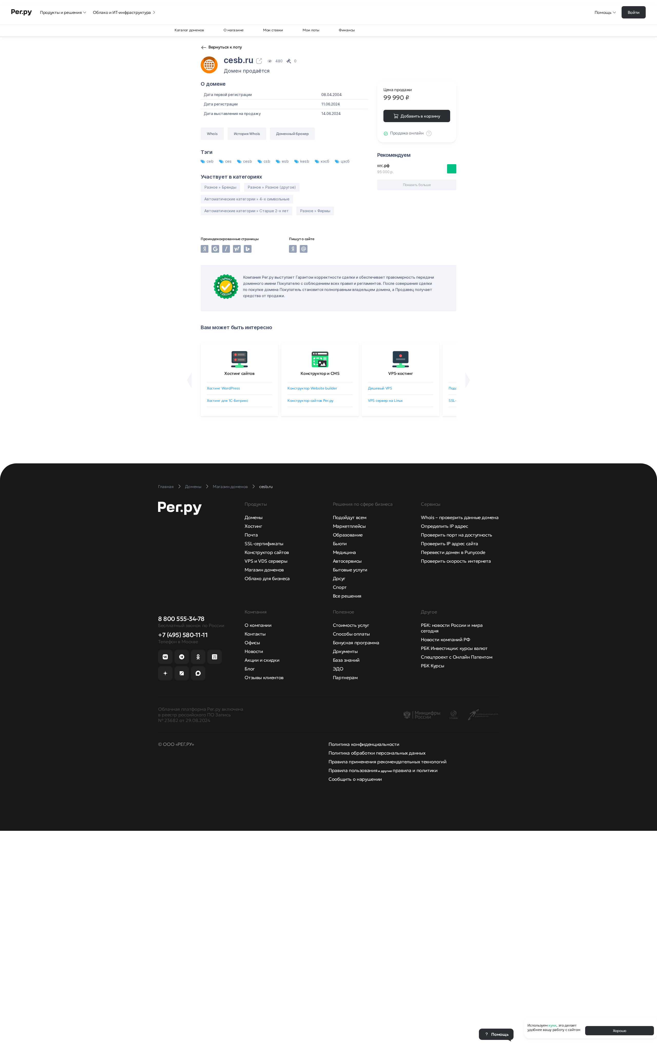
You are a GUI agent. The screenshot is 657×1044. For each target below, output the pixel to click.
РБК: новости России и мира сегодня (452, 628)
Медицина (344, 552)
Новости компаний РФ (445, 639)
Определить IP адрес (444, 526)
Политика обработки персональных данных (376, 753)
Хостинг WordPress (223, 388)
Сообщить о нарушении (355, 779)
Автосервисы (347, 561)
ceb (211, 161)
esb (286, 161)
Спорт (340, 587)
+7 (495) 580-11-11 (183, 635)
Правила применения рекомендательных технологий (387, 762)
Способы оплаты (351, 634)
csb (267, 161)
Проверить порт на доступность (456, 535)
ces (229, 161)
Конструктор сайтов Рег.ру (310, 400)
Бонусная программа (356, 643)
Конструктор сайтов (267, 552)
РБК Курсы (432, 666)
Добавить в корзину (420, 116)
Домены (254, 517)
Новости (254, 651)
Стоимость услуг (351, 625)
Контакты (255, 634)
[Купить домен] (451, 168)
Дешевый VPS (380, 388)
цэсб (345, 161)
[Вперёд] (468, 380)
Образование (348, 535)
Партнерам (345, 677)
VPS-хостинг (400, 373)
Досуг (339, 578)
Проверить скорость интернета (456, 561)
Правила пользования (352, 770)
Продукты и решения (61, 12)
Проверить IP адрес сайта (449, 544)
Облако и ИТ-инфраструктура (122, 12)
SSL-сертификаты (264, 544)
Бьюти (340, 544)
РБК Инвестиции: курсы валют (454, 648)
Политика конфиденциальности (363, 744)
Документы (345, 651)
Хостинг (253, 526)
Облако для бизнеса (267, 578)
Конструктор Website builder (312, 388)
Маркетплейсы (349, 526)
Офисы (252, 643)
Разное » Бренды (220, 187)
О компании (258, 625)
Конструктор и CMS (320, 373)
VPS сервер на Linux (385, 400)
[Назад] (189, 380)
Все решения (347, 596)
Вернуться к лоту (225, 47)
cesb (248, 161)
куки (552, 1025)
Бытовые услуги (350, 570)
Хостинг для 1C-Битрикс (227, 400)
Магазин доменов (264, 570)
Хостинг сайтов (239, 373)
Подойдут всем (349, 517)
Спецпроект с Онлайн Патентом (456, 657)
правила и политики (415, 770)
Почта (251, 535)
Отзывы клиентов (264, 677)
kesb (305, 161)
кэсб (325, 161)
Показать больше (417, 185)
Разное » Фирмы (315, 210)
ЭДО (338, 669)
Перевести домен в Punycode (453, 552)
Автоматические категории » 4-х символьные (246, 199)
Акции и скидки (262, 660)
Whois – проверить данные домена (459, 517)
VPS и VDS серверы (266, 561)
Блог (250, 669)
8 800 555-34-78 (181, 619)
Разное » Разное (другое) (272, 187)
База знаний (346, 660)
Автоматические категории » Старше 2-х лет (246, 210)
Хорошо (619, 1030)
